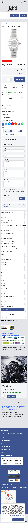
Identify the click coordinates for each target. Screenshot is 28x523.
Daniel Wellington (7, 296)
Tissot (3, 267)
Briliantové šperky (8, 241)
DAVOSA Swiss (5, 270)
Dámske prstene (6, 236)
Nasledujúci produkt (21, 205)
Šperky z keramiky (7, 244)
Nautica (4, 288)
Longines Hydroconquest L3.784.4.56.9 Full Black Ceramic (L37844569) (14, 349)
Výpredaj (4, 309)
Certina (4, 262)
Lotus (3, 286)
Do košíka (20, 79)
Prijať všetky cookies (18, 520)
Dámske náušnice (7, 215)
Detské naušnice (7, 212)
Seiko (3, 280)
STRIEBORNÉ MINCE (7, 307)
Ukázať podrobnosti (6, 519)
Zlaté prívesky (6, 228)
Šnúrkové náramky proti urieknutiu (13, 225)
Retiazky (4, 217)
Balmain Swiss (6, 259)
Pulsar (3, 301)
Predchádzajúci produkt (8, 205)
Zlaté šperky (5, 317)
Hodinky (4, 254)
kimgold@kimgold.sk (6, 455)
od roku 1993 (15, 10)
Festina (3, 283)
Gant (3, 278)
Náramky (4, 223)
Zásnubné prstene (7, 233)
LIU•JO (3, 293)
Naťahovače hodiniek (8, 251)
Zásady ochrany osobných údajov (16, 515)
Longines (4, 257)
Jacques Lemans (6, 299)
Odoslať (22, 198)
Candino (4, 265)
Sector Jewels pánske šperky (11, 249)
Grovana (4, 291)
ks (5, 396)
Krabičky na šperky (8, 246)
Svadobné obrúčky (7, 230)
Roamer (3, 275)
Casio (3, 272)
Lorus (3, 304)
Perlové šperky (6, 238)
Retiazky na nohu (7, 220)
